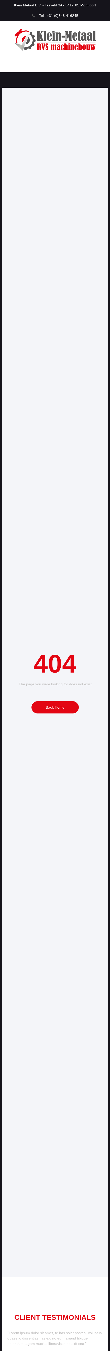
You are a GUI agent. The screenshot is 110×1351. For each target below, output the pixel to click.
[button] (55, 66)
